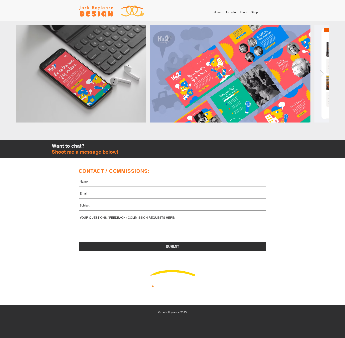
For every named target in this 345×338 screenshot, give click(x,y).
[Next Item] (322, 74)
